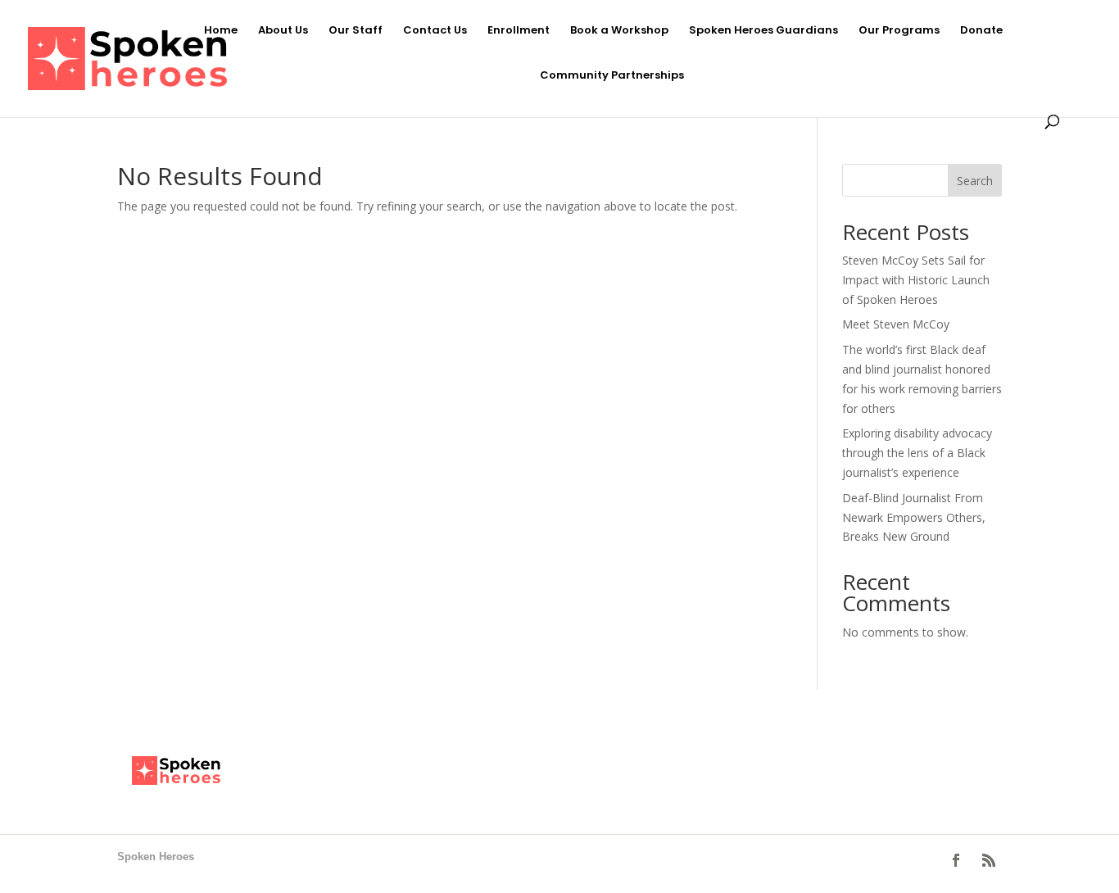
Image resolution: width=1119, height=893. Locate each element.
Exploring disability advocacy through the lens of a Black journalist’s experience (917, 452)
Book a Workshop (619, 31)
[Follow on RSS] (989, 860)
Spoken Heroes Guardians (763, 31)
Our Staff (355, 31)
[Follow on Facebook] (956, 860)
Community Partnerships (612, 76)
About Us (283, 31)
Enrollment (518, 31)
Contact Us (435, 31)
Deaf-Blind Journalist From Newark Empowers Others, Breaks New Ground (913, 517)
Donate (981, 31)
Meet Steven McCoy (895, 324)
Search (975, 180)
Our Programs (899, 31)
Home (221, 31)
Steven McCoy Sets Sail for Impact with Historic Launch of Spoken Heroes (916, 279)
